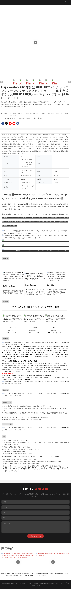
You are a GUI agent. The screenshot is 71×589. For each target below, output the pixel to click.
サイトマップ (59, 583)
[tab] (35, 132)
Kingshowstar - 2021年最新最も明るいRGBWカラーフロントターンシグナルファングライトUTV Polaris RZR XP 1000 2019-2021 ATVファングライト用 (17, 575)
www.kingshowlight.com (47, 583)
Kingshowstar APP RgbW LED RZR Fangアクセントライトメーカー (53, 574)
